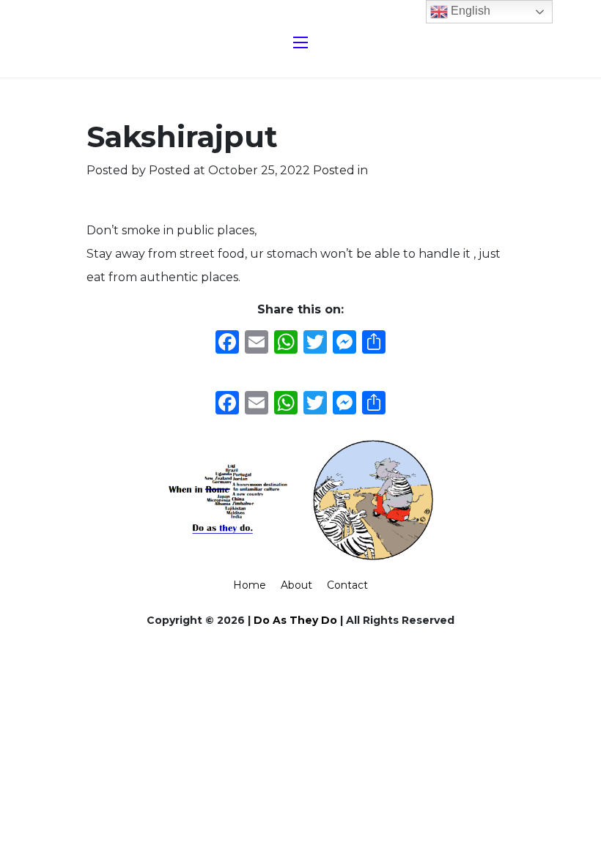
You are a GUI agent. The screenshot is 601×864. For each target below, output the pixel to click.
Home (249, 585)
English (469, 10)
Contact (347, 585)
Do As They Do (295, 620)
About (296, 585)
